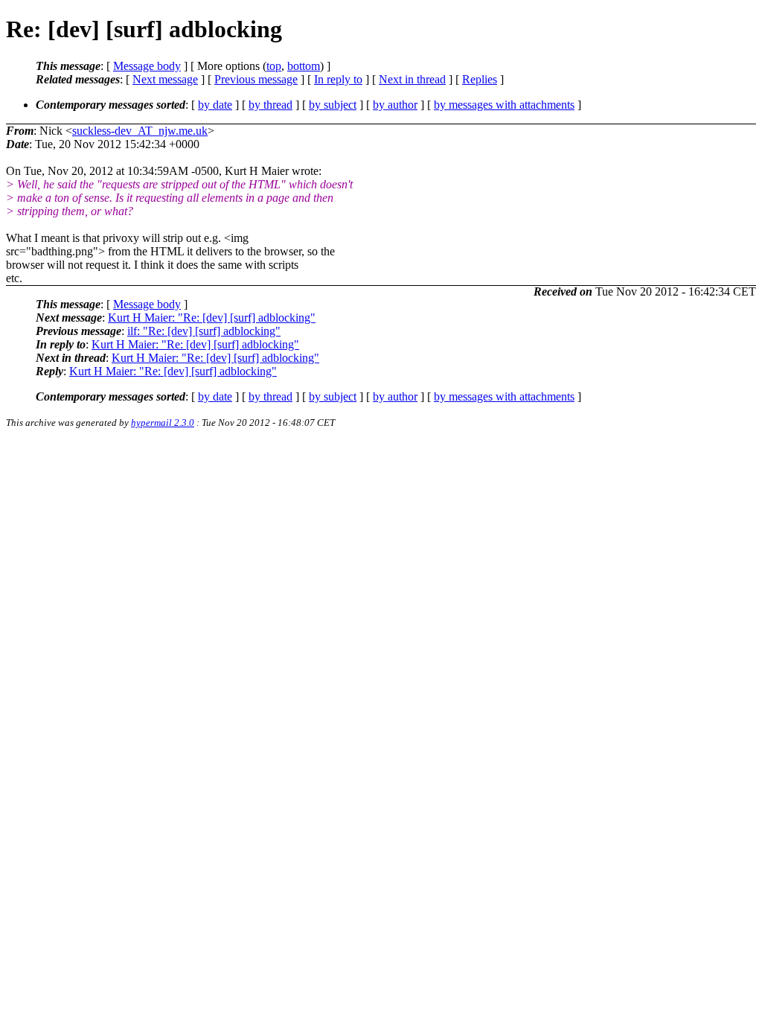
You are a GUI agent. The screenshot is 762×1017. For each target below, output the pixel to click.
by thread (270, 104)
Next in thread (412, 79)
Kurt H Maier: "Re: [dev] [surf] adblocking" (212, 317)
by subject (332, 104)
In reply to (338, 79)
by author (395, 104)
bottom (303, 66)
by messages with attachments (504, 104)
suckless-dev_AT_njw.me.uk (140, 130)
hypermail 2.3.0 (162, 422)
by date (215, 104)
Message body (147, 66)
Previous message (256, 79)
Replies (479, 79)
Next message (165, 79)
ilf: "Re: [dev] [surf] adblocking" (204, 331)
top (273, 66)
